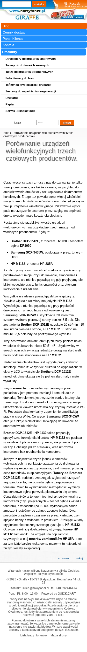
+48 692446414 (66, 588)
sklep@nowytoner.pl (35, 588)
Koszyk (74, 3)
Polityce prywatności (49, 573)
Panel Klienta (13, 39)
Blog (6, 26)
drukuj (79, 558)
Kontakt (8, 45)
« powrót (64, 558)
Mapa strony (59, 635)
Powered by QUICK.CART (58, 593)
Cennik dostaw (14, 32)
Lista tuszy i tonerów (33, 635)
